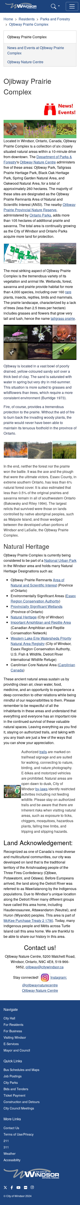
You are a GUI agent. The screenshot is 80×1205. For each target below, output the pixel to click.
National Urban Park (60, 560)
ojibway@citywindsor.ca (45, 966)
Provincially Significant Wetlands (36, 606)
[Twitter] (5, 1187)
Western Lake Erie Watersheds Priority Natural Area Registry (41, 641)
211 (6, 1140)
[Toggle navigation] (72, 6)
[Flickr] (25, 1187)
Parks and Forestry (55, 18)
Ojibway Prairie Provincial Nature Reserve (40, 207)
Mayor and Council (17, 1050)
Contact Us (11, 1128)
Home (8, 18)
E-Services (11, 1044)
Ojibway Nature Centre (25, 61)
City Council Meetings (19, 1108)
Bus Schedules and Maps (21, 1069)
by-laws (41, 788)
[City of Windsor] (31, 1173)
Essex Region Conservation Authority (43, 598)
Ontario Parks (40, 215)
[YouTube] (18, 1187)
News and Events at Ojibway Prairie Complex (35, 50)
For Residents (13, 1024)
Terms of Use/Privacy (19, 1134)
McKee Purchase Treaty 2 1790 (28, 920)
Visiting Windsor (15, 1037)
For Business (13, 1031)
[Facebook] (12, 1187)
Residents (27, 18)
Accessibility (12, 1160)
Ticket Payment (14, 1095)
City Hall (9, 1018)
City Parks (11, 1082)
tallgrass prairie (63, 318)
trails (43, 751)
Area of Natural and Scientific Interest (37, 582)
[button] (55, 6)
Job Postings (13, 1076)
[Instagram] (33, 1187)
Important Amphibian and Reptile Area (41, 622)
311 (6, 1147)
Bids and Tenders (16, 1089)
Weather (10, 1153)
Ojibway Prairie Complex (28, 24)
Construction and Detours (22, 1101)
